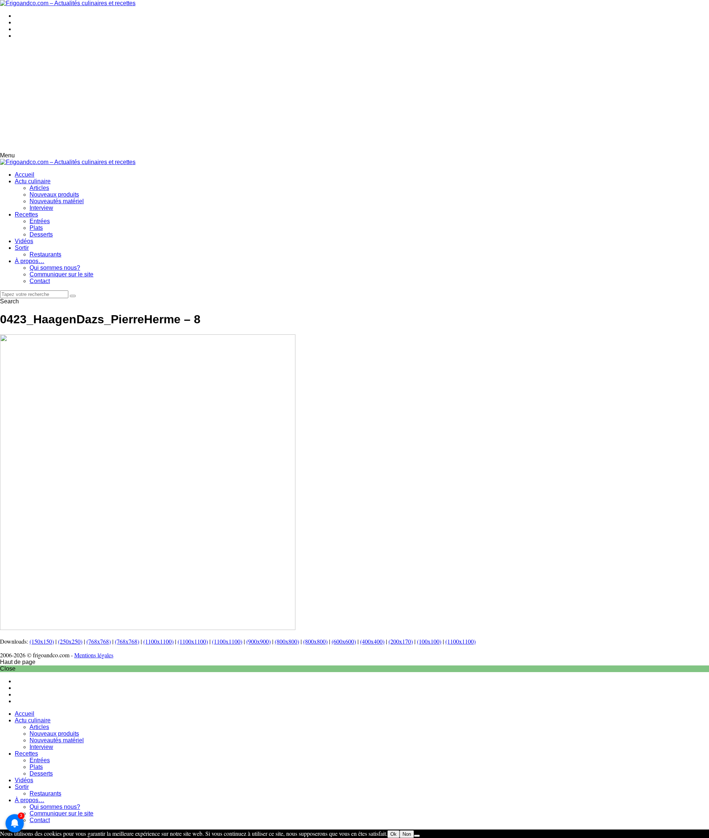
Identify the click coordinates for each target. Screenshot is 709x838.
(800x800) (287, 641)
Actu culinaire (33, 181)
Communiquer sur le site (61, 274)
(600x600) (344, 641)
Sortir (22, 248)
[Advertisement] (354, 97)
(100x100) (429, 641)
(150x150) (42, 641)
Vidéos (24, 241)
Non (407, 834)
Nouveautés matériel (57, 201)
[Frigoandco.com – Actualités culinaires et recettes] (68, 3)
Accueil (24, 174)
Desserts (41, 234)
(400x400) (372, 641)
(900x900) (258, 641)
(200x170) (400, 641)
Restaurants (45, 254)
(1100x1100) (158, 641)
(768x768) (98, 641)
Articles (39, 188)
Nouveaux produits (54, 194)
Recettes (26, 214)
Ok (393, 834)
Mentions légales (93, 655)
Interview (41, 208)
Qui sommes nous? (55, 268)
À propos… (29, 261)
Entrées (40, 221)
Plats (36, 228)
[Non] (417, 836)
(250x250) (70, 641)
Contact (40, 281)
